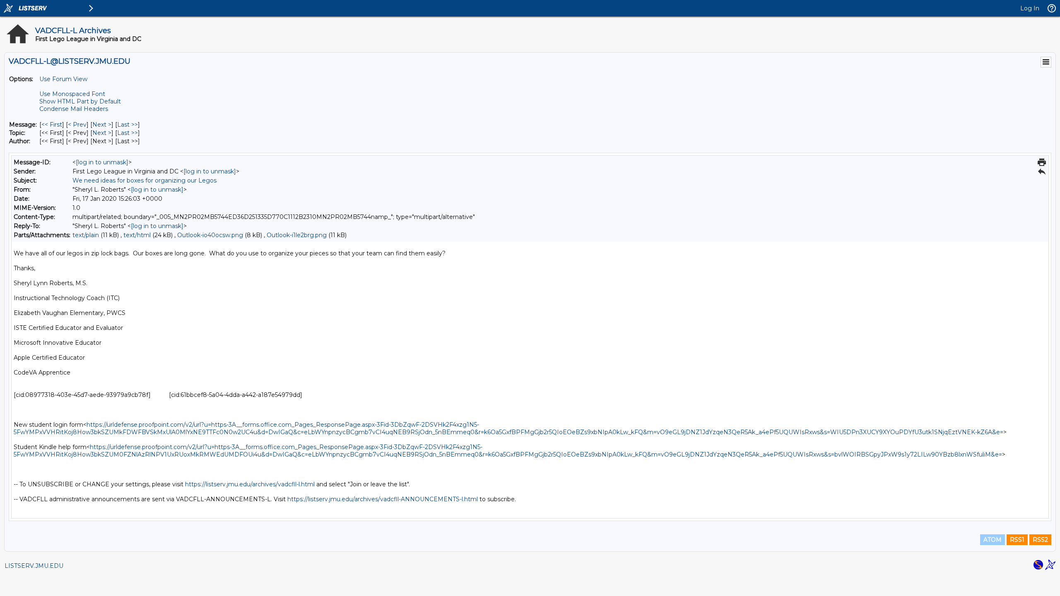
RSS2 (1040, 539)
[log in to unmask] (102, 162)
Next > (101, 124)
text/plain (85, 235)
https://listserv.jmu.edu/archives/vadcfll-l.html (250, 484)
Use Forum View (63, 79)
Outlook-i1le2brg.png (297, 235)
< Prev (77, 124)
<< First (51, 124)
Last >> (127, 124)
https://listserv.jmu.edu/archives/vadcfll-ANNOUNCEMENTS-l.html (382, 499)
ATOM (992, 539)
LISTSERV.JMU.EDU (34, 566)
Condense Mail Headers (73, 109)
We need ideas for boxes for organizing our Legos (144, 180)
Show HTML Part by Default (80, 101)
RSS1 (1017, 539)
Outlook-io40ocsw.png (210, 235)
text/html (137, 235)
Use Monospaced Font (72, 94)
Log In (1029, 8)
